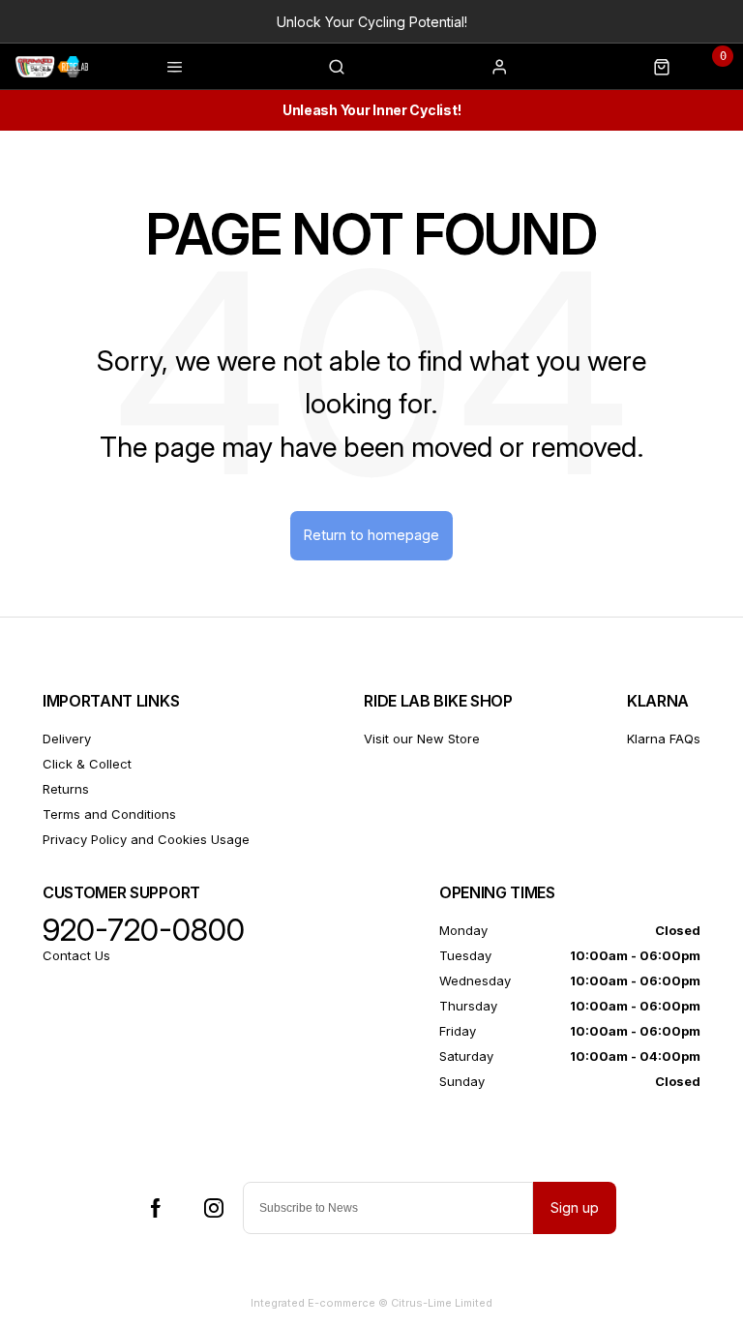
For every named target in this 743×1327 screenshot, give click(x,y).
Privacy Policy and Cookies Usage (146, 839)
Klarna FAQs (663, 738)
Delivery (67, 738)
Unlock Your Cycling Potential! (372, 22)
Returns (66, 789)
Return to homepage (371, 535)
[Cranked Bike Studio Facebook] (155, 1208)
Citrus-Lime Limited (441, 1303)
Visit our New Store (422, 738)
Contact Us (76, 955)
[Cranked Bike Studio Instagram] (214, 1208)
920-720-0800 (144, 930)
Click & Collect (87, 763)
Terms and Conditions (109, 814)
